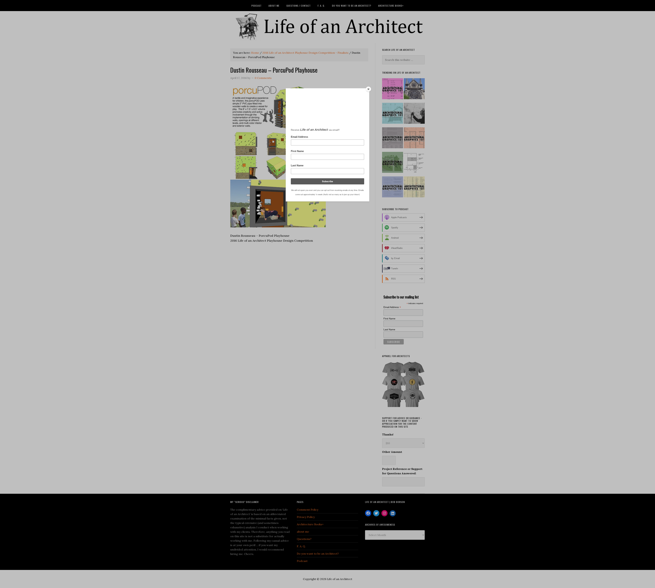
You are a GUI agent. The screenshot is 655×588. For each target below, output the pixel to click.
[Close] (368, 89)
